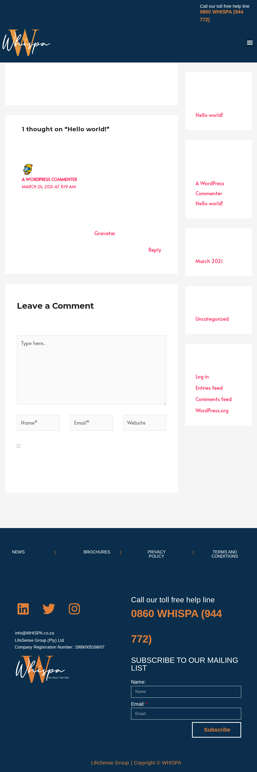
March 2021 (209, 261)
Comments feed (214, 399)
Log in (202, 376)
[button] (249, 42)
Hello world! (209, 114)
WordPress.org (212, 410)
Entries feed (209, 387)
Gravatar (104, 233)
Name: (138, 682)
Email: (138, 704)
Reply (154, 249)
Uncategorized (212, 318)
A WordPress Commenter (49, 179)
